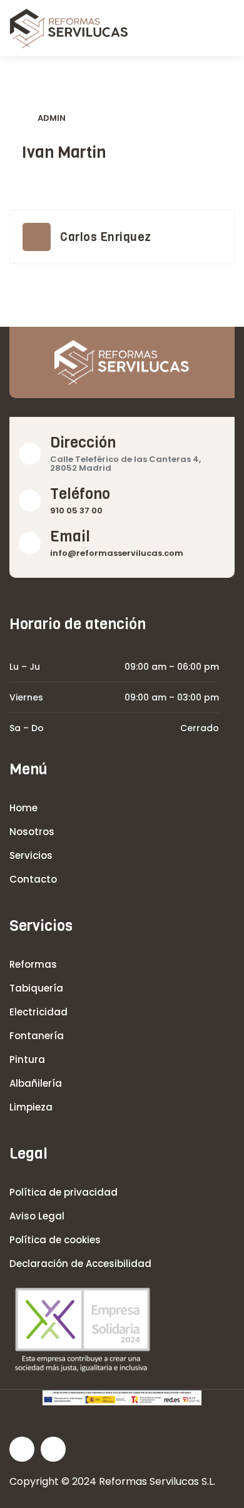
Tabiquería (36, 988)
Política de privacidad (63, 1192)
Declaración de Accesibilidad (80, 1263)
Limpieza (31, 1107)
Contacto (33, 879)
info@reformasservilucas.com (116, 553)
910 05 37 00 (76, 510)
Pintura (27, 1059)
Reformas (33, 964)
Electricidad (38, 1011)
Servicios (31, 855)
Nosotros (31, 831)
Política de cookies (55, 1239)
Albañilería (35, 1083)
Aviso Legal (36, 1216)
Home (23, 807)
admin (52, 118)
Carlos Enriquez (105, 237)
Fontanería (36, 1035)
